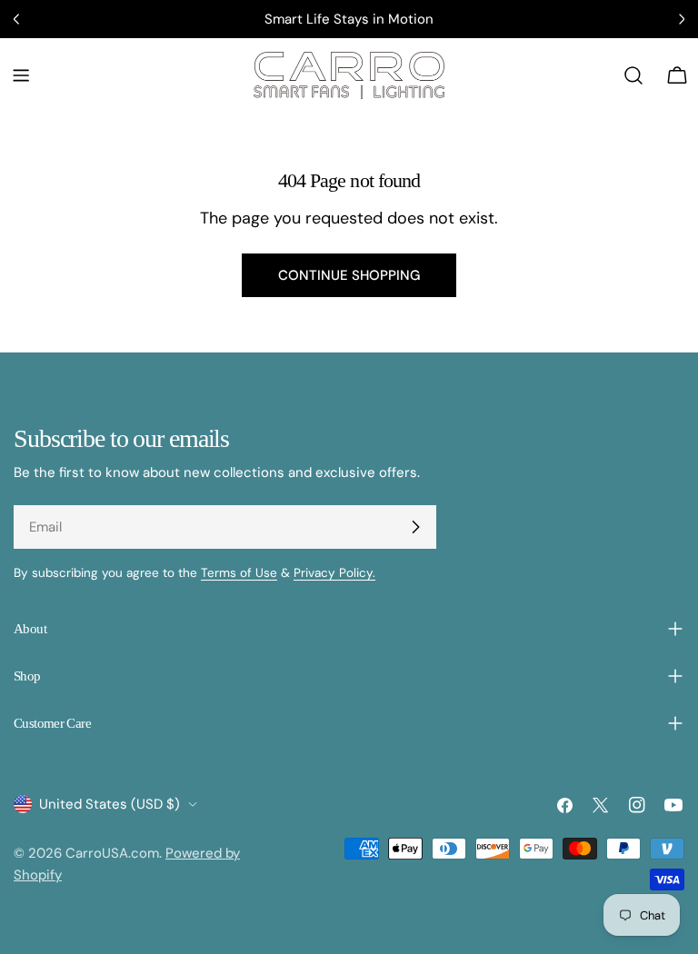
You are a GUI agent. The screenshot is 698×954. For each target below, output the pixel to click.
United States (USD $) (109, 804)
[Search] (633, 75)
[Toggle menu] (21, 75)
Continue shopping (349, 275)
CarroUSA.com (112, 853)
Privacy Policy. (334, 573)
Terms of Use (239, 573)
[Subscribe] (415, 527)
